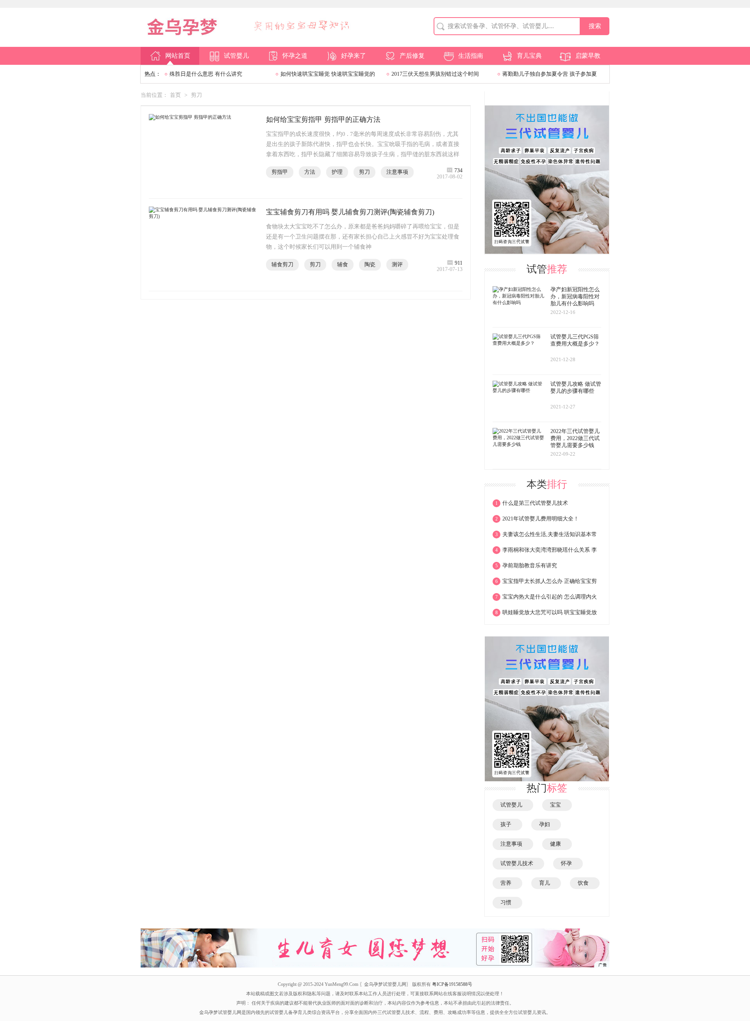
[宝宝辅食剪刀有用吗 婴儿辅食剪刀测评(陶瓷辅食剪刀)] (203, 245)
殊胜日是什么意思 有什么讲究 (206, 74)
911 (458, 263)
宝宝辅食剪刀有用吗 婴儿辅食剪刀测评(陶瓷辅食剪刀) (350, 212)
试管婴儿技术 (518, 863)
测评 (397, 264)
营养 (507, 883)
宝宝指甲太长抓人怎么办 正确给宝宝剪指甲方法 (545, 583)
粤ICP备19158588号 (452, 984)
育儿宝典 (529, 55)
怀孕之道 (294, 55)
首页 (175, 95)
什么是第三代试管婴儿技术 (531, 503)
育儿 (546, 883)
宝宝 (557, 805)
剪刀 (196, 95)
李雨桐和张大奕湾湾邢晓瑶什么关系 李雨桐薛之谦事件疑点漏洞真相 (545, 552)
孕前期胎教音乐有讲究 (526, 565)
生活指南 (470, 55)
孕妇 (546, 824)
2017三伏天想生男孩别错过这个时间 (435, 74)
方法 (309, 172)
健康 (557, 844)
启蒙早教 (587, 55)
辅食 (342, 264)
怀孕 (568, 863)
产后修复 (412, 55)
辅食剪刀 (282, 264)
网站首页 (177, 55)
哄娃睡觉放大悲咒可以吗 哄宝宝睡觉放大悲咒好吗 (545, 614)
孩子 (507, 824)
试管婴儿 (236, 55)
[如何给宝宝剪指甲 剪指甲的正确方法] (203, 152)
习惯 (507, 902)
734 (458, 170)
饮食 (585, 883)
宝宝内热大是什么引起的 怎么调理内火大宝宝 (545, 599)
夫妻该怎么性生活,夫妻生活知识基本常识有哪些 (545, 536)
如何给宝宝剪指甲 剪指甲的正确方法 (323, 119)
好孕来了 (353, 55)
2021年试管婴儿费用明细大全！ (537, 519)
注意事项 (397, 172)
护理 (337, 172)
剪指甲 (279, 172)
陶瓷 (369, 264)
